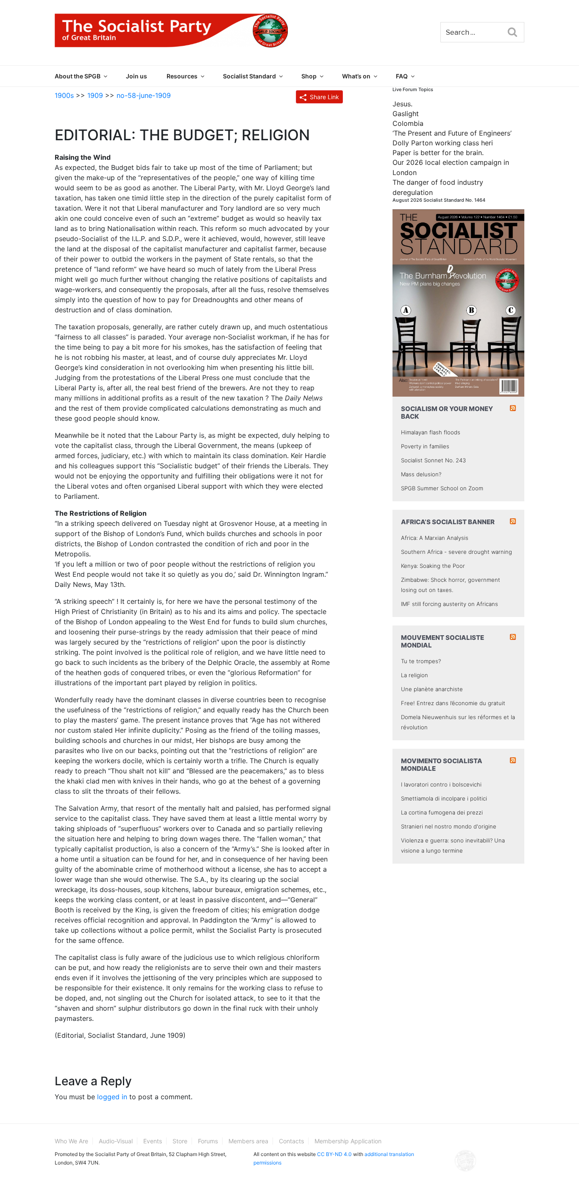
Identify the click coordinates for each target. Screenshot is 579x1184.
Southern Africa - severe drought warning (456, 551)
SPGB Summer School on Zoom (442, 488)
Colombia (407, 123)
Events (152, 1141)
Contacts (291, 1141)
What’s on (356, 76)
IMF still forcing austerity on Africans (449, 603)
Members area (248, 1141)
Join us (136, 76)
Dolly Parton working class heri (442, 143)
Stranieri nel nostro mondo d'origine (448, 826)
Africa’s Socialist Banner (448, 522)
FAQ (402, 76)
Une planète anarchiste (432, 689)
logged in (112, 1096)
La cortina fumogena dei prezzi (442, 812)
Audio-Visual (116, 1141)
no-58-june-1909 (144, 95)
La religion (414, 675)
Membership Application (348, 1141)
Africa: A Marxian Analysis (434, 537)
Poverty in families (425, 446)
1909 (95, 95)
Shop (309, 76)
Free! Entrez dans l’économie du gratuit (453, 703)
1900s (64, 95)
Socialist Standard (249, 76)
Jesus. (402, 104)
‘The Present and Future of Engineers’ (452, 133)
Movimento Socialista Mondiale (441, 765)
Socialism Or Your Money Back (447, 412)
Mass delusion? (421, 474)
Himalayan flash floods (430, 432)
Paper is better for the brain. (438, 152)
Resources (182, 76)
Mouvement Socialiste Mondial (442, 641)
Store (180, 1141)
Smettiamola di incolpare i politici (444, 798)
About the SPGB (77, 76)
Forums (208, 1141)
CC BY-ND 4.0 (334, 1154)
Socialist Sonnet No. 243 (433, 460)
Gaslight (405, 113)
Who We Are (71, 1141)
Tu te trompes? (421, 661)
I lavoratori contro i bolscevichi (441, 784)
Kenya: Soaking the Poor (433, 565)
